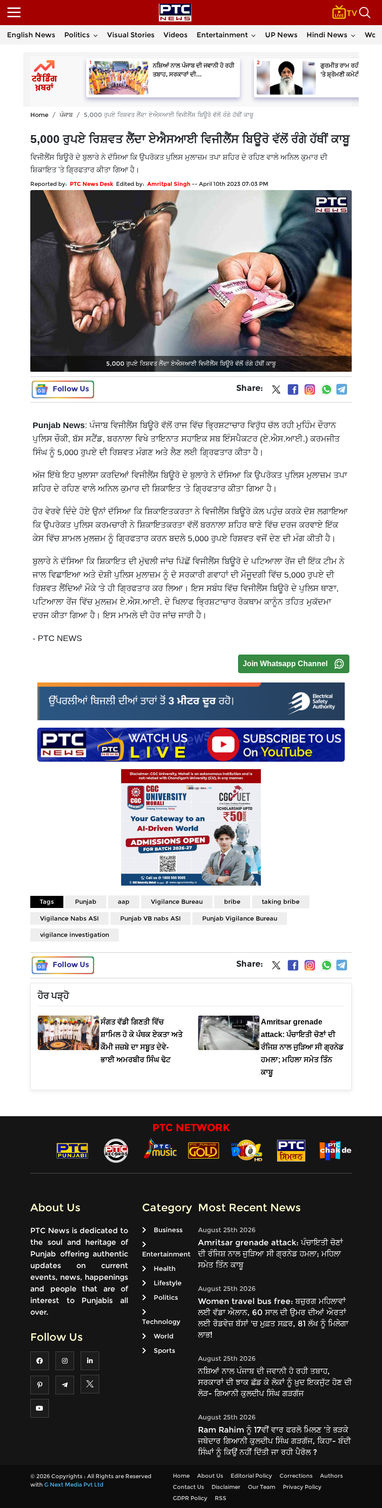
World (163, 1336)
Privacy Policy (302, 1486)
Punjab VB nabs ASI (150, 918)
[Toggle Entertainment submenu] (253, 35)
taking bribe (281, 901)
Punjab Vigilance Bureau (239, 918)
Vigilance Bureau (177, 901)
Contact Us (188, 1486)
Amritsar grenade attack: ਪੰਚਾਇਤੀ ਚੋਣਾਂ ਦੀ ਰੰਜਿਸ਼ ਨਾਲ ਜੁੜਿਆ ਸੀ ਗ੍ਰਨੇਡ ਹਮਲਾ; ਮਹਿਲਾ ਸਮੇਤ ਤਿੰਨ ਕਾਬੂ (270, 1253)
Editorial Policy (251, 1475)
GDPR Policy (190, 1497)
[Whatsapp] (327, 389)
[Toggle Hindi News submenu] (353, 35)
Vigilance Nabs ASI (69, 918)
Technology (161, 1321)
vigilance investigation (74, 934)
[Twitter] (276, 391)
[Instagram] (310, 389)
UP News (281, 34)
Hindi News (327, 34)
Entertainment (222, 34)
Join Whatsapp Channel (285, 664)
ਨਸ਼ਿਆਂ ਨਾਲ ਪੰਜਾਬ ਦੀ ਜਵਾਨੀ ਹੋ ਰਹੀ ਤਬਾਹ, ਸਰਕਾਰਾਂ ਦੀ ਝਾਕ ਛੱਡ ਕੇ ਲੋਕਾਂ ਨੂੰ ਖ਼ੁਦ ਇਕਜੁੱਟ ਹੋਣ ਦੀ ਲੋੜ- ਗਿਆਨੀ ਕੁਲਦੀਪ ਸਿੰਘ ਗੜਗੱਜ (275, 1382)
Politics (77, 34)
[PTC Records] (116, 1150)
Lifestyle (168, 1283)
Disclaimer (225, 1486)
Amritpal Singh (169, 183)
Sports (164, 1350)
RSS (220, 1497)
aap (124, 901)
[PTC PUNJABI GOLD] (203, 1150)
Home (39, 114)
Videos (176, 34)
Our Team (261, 1486)
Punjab (85, 901)
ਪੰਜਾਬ (66, 114)
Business (168, 1230)
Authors (331, 1475)
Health (165, 1268)
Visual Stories (131, 34)
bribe (232, 901)
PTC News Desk (91, 183)
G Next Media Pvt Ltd (73, 1484)
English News (31, 34)
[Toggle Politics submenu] (95, 35)
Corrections (296, 1475)
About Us (210, 1475)
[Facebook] (293, 389)
